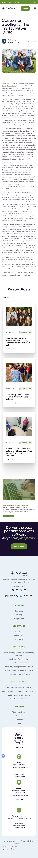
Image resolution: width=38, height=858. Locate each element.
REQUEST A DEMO (8, 516)
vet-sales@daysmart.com (19, 767)
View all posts (6, 297)
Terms (4, 846)
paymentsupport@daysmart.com (19, 818)
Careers (19, 716)
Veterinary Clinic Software (19, 695)
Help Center (19, 635)
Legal (19, 723)
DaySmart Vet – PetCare (19, 659)
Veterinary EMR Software (19, 674)
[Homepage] (9, 9)
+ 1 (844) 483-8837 (19, 765)
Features (19, 611)
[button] (3, 756)
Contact (19, 719)
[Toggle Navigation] (35, 8)
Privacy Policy (13, 846)
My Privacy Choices (9, 849)
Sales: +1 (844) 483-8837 (12, 2)
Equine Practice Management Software (19, 691)
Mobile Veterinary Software (19, 687)
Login (35, 2)
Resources (19, 632)
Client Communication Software (19, 670)
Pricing (19, 615)
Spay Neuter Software (19, 699)
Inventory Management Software (19, 666)
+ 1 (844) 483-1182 (19, 793)
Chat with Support (19, 790)
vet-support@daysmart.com (19, 795)
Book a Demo (19, 546)
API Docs (19, 639)
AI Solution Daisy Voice (19, 663)
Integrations (19, 618)
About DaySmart (19, 712)
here (28, 275)
